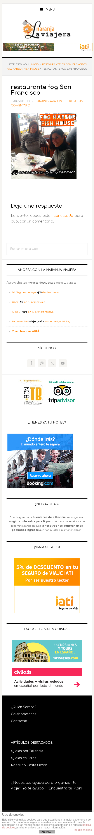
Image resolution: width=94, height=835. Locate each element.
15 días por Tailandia (27, 751)
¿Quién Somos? (24, 707)
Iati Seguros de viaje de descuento (35, 292)
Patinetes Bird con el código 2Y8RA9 (41, 321)
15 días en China (24, 758)
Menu (50, 9)
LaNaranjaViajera (47, 29)
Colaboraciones (23, 714)
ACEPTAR (47, 832)
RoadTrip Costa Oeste (29, 765)
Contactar (19, 721)
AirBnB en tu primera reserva (33, 311)
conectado (63, 216)
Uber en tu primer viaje (28, 302)
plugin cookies (83, 829)
